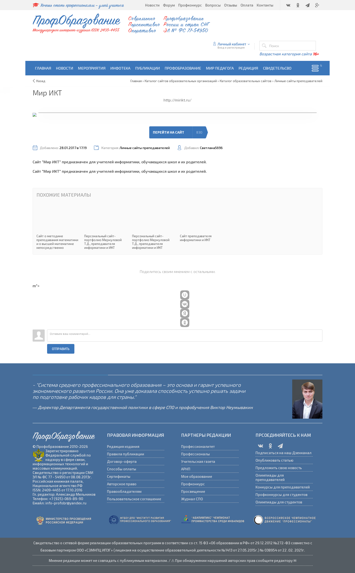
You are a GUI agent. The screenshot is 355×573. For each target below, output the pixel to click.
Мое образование (196, 476)
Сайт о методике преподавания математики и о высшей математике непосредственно (58, 226)
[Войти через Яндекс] (184, 313)
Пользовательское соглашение (134, 499)
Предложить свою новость (279, 468)
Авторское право (121, 484)
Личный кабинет (232, 44)
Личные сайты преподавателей (145, 148)
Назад (40, 81)
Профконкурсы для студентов (281, 494)
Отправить (61, 349)
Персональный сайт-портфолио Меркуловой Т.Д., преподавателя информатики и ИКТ (106, 226)
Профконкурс (193, 484)
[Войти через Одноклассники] (184, 322)
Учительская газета (198, 461)
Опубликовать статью (274, 460)
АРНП (185, 469)
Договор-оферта (122, 461)
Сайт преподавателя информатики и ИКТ (201, 222)
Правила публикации (125, 454)
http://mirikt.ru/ (177, 100)
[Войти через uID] (184, 295)
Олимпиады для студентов (279, 502)
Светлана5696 (211, 148)
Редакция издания (123, 446)
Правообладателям (124, 491)
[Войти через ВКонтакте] (184, 304)
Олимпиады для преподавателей (270, 477)
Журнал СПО (192, 499)
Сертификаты (118, 476)
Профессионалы (195, 454)
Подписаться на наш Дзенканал (284, 453)
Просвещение (193, 491)
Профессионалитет (198, 446)
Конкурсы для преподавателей (283, 487)
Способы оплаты (121, 469)
